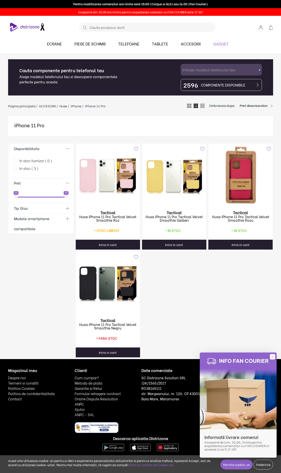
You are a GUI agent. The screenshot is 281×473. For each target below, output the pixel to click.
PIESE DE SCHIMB (90, 44)
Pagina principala (21, 105)
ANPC (79, 403)
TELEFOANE (128, 44)
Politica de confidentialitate (31, 393)
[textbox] (221, 70)
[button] (261, 27)
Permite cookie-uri (236, 464)
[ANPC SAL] (97, 427)
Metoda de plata (88, 382)
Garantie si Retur (88, 388)
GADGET (221, 44)
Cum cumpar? (87, 377)
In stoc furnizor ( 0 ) (35, 160)
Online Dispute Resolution (96, 398)
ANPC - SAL (84, 414)
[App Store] (140, 446)
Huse (63, 105)
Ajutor (80, 409)
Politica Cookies (21, 388)
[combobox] (221, 70)
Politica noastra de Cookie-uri (151, 464)
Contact (15, 398)
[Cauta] (83, 27)
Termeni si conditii (23, 382)
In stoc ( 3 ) (28, 168)
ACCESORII (191, 44)
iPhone (76, 105)
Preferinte (263, 464)
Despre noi (17, 377)
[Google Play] (113, 446)
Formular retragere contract (98, 393)
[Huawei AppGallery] (168, 446)
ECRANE (54, 44)
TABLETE (160, 44)
